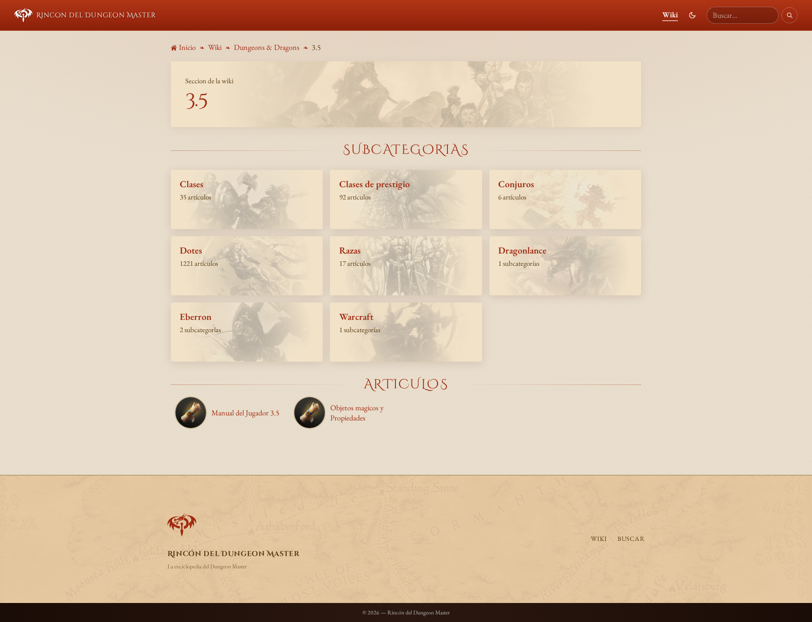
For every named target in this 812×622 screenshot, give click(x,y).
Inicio (187, 47)
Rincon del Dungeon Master (96, 15)
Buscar (631, 539)
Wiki (670, 14)
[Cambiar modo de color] (692, 15)
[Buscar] (790, 15)
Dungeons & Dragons (266, 47)
